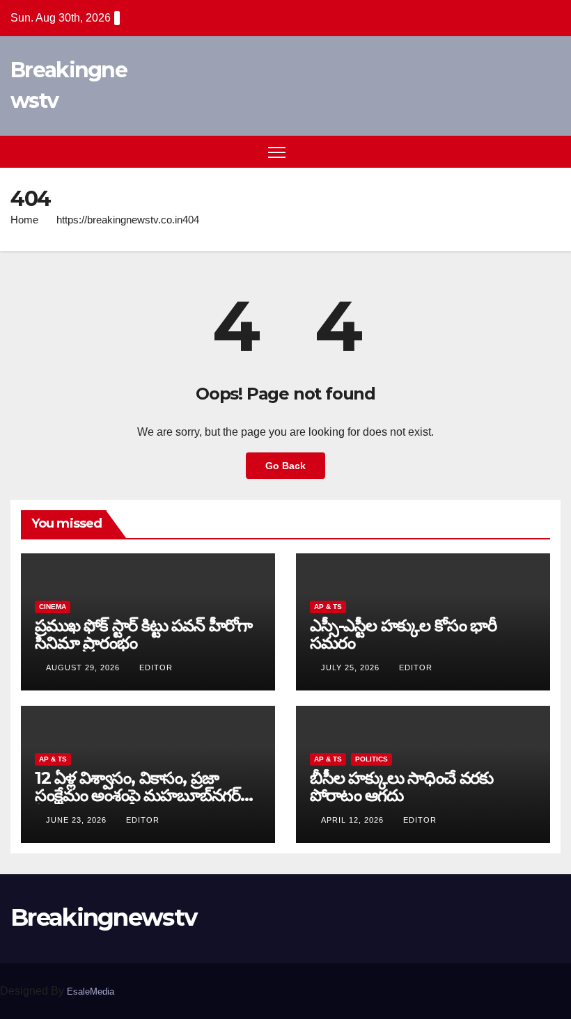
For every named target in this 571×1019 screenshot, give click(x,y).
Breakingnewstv (103, 917)
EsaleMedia (90, 991)
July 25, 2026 (351, 667)
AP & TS (328, 606)
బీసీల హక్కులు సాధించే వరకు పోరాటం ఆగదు (401, 786)
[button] (526, 151)
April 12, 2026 (353, 820)
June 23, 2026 (77, 820)
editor (156, 667)
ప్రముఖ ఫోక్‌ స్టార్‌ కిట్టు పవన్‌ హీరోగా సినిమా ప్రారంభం (143, 634)
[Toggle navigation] (277, 152)
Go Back (285, 465)
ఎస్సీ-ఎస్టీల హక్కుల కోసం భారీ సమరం (403, 634)
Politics (371, 759)
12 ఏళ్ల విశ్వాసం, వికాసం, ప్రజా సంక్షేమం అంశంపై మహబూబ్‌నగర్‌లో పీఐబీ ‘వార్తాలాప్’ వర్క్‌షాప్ (146, 795)
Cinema (52, 606)
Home (24, 220)
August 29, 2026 (84, 667)
